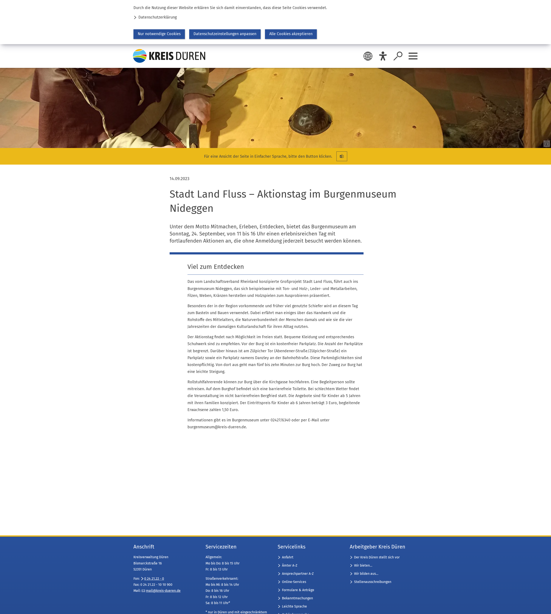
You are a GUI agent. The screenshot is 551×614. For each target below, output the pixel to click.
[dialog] (275, 22)
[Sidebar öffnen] (413, 56)
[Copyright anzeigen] (546, 143)
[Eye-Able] (383, 56)
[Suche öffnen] (398, 56)
